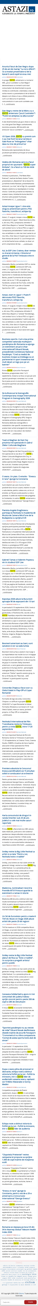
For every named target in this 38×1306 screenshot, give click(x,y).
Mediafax (19, 1201)
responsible (14, 1284)
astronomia (7, 1267)
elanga (30, 1276)
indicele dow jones (9, 1274)
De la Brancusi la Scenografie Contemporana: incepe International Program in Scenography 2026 (19, 396)
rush (25, 1278)
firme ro (4, 1276)
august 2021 (7, 1278)
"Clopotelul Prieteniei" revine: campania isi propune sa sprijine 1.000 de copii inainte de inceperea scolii (18, 1158)
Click (18, 118)
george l (5, 1284)
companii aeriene (23, 1265)
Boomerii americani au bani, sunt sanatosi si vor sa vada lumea (17, 644)
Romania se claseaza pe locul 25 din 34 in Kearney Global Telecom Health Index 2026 (19, 1229)
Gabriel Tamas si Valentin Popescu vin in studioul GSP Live (18, 561)
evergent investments (8, 1269)
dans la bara (20, 1272)
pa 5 (27, 1272)
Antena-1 (19, 1131)
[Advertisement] (19, 38)
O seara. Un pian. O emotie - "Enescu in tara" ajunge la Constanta (19, 477)
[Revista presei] (18, 14)
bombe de (11, 1280)
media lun (17, 1282)
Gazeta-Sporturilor (22, 214)
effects (6, 1272)
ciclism (30, 1282)
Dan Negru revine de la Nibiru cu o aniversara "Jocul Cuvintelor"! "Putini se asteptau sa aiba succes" (18, 113)
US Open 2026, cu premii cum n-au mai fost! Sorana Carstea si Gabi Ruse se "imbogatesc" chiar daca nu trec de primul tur (19, 140)
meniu (27, 1284)
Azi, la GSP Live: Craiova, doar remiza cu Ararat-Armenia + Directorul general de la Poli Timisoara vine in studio (19, 254)
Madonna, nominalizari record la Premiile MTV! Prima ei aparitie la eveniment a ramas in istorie (17, 890)
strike (32, 1265)
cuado (20, 1271)
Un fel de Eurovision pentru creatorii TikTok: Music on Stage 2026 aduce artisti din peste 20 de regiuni (19, 919)
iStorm (21, 1293)
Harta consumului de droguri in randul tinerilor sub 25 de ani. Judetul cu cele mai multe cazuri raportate (16, 819)
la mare (22, 1284)
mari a (32, 1272)
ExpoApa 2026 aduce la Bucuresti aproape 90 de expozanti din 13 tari (18, 600)
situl (27, 1267)
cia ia (19, 1274)
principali (20, 1269)
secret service (11, 1271)
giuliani (9, 1282)
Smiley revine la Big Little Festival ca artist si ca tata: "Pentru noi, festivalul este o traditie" (18, 854)
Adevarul (19, 147)
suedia (11, 1276)
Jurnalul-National (21, 401)
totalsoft (19, 1278)
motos (25, 1276)
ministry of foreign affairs (25, 1280)
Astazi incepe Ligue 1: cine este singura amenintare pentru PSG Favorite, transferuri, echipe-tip (17, 209)
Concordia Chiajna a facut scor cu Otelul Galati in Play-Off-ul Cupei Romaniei (17, 690)
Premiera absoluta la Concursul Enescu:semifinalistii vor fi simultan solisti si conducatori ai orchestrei (18, 771)
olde (14, 1278)
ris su (25, 1271)
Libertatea (19, 77)
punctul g (32, 1278)
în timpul (18, 1276)
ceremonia (32, 1271)
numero (32, 1267)
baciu (13, 1265)
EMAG (19, 1262)
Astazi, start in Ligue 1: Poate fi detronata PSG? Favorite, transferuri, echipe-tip (16, 297)
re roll (33, 1284)
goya (35, 1276)
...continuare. (10, 104)
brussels (4, 1280)
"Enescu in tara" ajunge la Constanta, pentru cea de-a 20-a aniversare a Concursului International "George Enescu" (17, 1194)
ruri (22, 1282)
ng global (28, 1269)
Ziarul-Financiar (21, 367)
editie (5, 1265)
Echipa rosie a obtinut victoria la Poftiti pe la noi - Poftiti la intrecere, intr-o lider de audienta (18, 1126)
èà (9, 1265)
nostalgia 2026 (29, 1274)
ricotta (12, 1272)
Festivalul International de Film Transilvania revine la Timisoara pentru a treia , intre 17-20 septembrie (17, 725)
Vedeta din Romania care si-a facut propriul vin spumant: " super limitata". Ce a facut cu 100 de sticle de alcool (19, 166)
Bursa (18, 604)
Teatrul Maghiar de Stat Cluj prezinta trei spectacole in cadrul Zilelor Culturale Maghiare (17, 442)
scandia (21, 1267)
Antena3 (19, 1005)
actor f (15, 1267)
